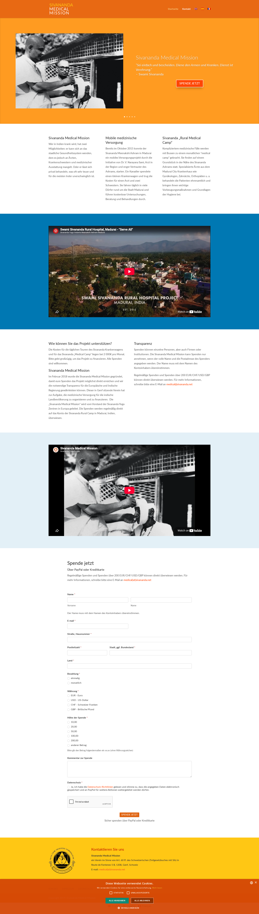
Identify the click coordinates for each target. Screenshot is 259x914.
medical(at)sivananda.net (137, 580)
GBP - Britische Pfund (82, 709)
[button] (129, 908)
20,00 (73, 727)
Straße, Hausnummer (79, 634)
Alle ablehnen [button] (142, 900)
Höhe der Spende (77, 718)
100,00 (74, 736)
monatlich (75, 683)
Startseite (173, 9)
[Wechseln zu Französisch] (209, 13)
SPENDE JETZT (129, 815)
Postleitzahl (74, 647)
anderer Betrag (78, 745)
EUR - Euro (76, 695)
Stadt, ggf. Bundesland (122, 647)
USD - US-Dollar (79, 700)
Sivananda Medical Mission (167, 58)
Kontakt (186, 9)
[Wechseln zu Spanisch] (202, 13)
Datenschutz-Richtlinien (100, 787)
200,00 (74, 740)
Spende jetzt (189, 83)
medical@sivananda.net (179, 384)
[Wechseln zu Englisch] (196, 13)
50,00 (73, 731)
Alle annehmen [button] (117, 900)
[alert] (129, 896)
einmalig (75, 678)
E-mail (71, 621)
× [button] (256, 882)
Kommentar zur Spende (79, 758)
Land (70, 660)
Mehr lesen (157, 888)
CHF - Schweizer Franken (84, 705)
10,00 (73, 722)
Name (71, 594)
